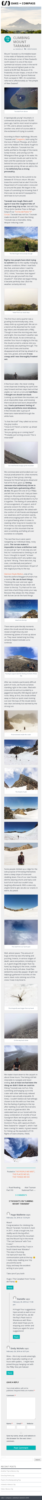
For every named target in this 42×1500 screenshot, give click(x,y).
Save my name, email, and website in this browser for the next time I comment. (21, 1438)
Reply (10, 1287)
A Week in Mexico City (8, 1484)
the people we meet (24, 1171)
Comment (11, 1395)
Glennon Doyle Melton (13, 574)
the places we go (21, 1174)
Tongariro (20, 139)
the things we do (21, 1177)
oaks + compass (23, 3)
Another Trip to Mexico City (10, 1471)
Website (30, 1423)
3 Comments (21, 1195)
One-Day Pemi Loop (7, 1475)
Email (19, 1423)
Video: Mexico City (7, 1489)
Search (3, 1457)
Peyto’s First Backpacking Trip (11, 1480)
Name (9, 1423)
